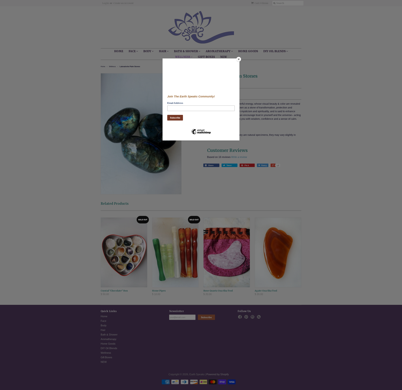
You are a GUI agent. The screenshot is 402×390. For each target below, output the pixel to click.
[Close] (238, 59)
